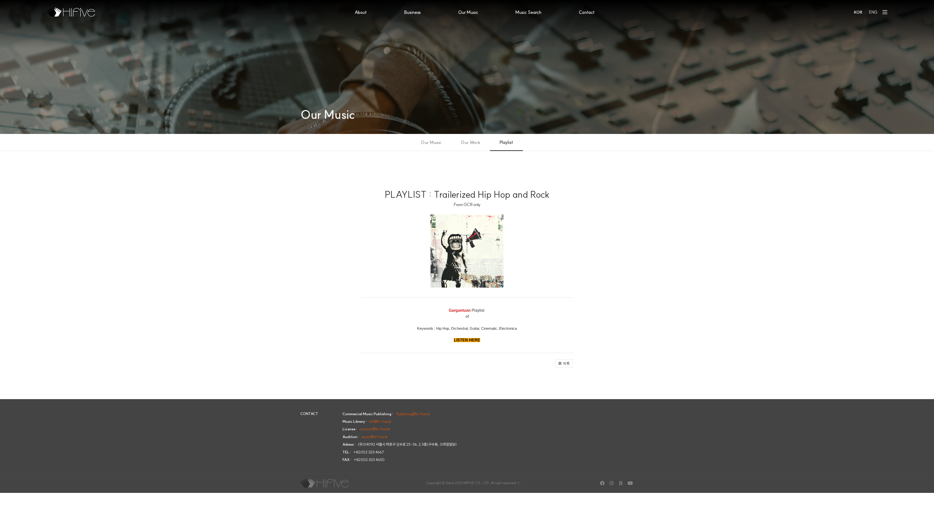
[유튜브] (630, 483)
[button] (564, 363)
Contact (587, 12)
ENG (873, 12)
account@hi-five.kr (374, 429)
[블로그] (620, 483)
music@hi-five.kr (374, 436)
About (361, 12)
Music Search (528, 12)
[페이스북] (602, 483)
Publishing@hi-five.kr (413, 414)
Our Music (468, 12)
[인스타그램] (611, 483)
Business (412, 12)
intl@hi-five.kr (380, 421)
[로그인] (518, 483)
